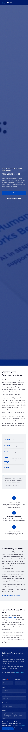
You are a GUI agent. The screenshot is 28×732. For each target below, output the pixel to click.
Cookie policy (21, 725)
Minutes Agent (12, 617)
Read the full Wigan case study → (11, 595)
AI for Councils (5, 168)
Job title (4, 695)
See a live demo (14, 193)
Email (3, 687)
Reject (20, 729)
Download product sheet (14, 198)
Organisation (5, 702)
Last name (17, 679)
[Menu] (24, 2)
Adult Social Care (14, 168)
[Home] (7, 3)
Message (4, 710)
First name (5, 679)
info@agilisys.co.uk (19, 672)
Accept (7, 729)
